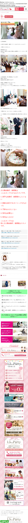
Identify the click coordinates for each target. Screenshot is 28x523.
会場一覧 (14, 510)
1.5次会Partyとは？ (9, 510)
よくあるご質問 (3, 513)
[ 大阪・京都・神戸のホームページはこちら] (10, 242)
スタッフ (7, 513)
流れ (19, 510)
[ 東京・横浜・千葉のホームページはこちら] (10, 232)
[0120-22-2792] (14, 457)
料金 (17, 510)
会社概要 (11, 513)
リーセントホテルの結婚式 (22, 287)
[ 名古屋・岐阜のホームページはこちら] (9, 237)
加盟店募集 (15, 513)
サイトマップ (20, 513)
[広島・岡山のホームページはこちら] (8, 248)
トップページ (3, 12)
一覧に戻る (4, 275)
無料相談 (21, 9)
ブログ (7, 12)
